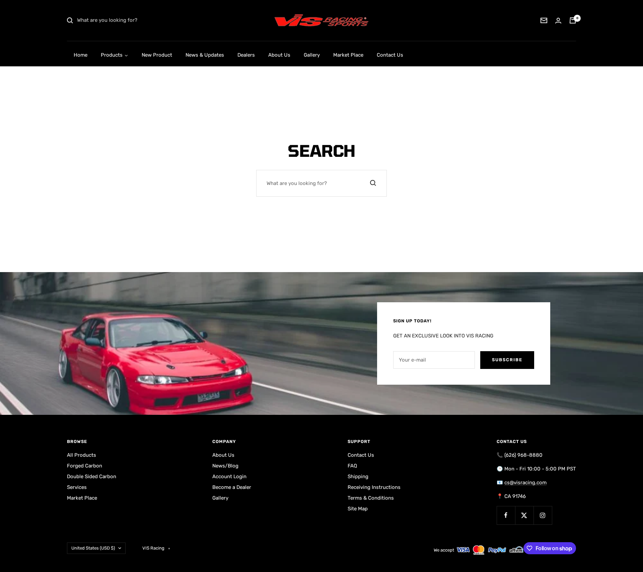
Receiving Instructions (374, 487)
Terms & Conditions (371, 498)
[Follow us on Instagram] (542, 515)
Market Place (82, 498)
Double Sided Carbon (91, 476)
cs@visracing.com (525, 483)
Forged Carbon (84, 466)
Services (77, 487)
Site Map (358, 509)
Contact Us (361, 455)
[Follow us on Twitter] (524, 515)
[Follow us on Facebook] (506, 515)
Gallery (220, 498)
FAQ (352, 466)
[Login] (558, 20)
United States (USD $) (93, 548)
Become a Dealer (231, 487)
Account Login (229, 476)
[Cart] (572, 20)
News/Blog (225, 466)
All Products (81, 455)
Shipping (358, 476)
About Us (223, 455)
